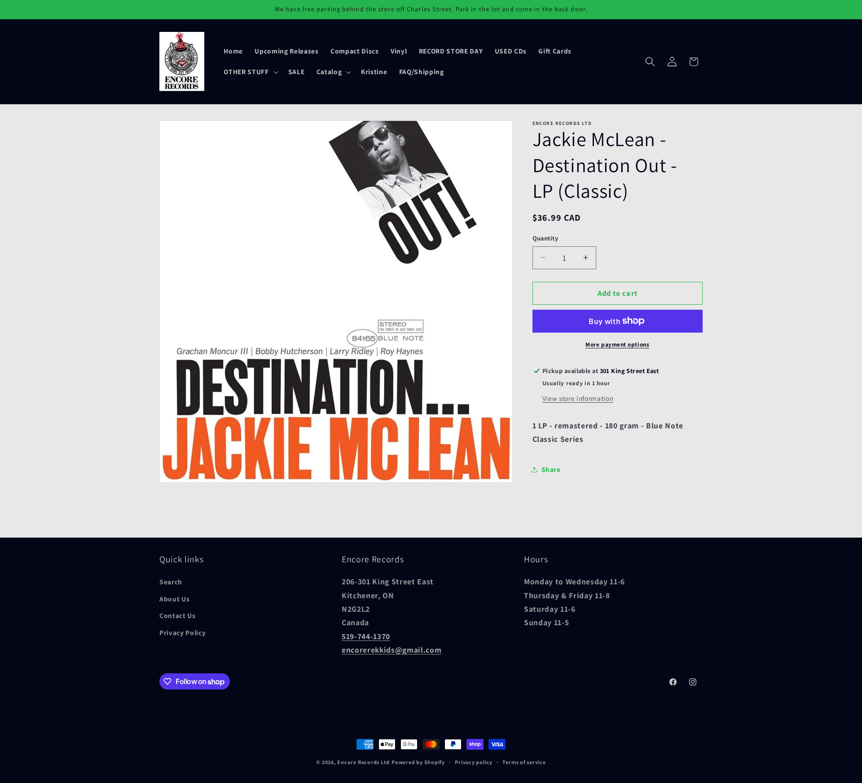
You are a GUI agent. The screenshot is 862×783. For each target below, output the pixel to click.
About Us (174, 598)
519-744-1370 (366, 636)
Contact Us (177, 615)
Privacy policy (474, 762)
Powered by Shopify (418, 762)
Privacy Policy (182, 632)
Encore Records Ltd (363, 762)
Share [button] (551, 469)
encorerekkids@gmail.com (391, 650)
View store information (578, 397)
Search (170, 581)
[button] (250, 72)
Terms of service (523, 762)
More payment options (617, 344)
